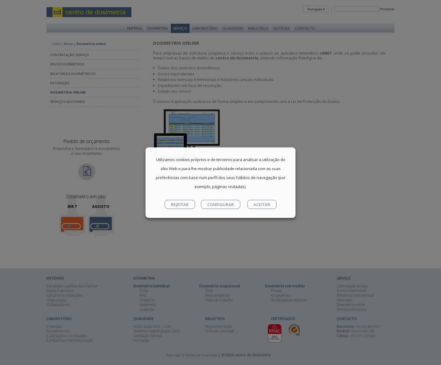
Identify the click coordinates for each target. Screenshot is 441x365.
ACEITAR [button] (262, 204)
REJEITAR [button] (180, 204)
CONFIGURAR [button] (220, 204)
